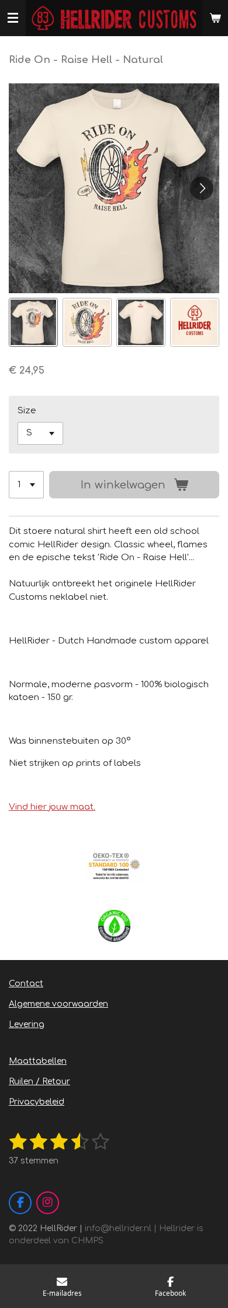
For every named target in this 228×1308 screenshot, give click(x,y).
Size (27, 411)
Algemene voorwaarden (58, 1004)
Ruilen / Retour (39, 1081)
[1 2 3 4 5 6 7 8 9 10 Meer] (26, 484)
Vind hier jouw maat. (52, 807)
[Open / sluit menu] (13, 18)
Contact (26, 983)
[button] (33, 322)
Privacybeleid (36, 1102)
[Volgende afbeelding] (201, 188)
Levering (26, 1024)
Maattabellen (38, 1061)
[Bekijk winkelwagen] (215, 18)
